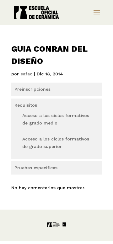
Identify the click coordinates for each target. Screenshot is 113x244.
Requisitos (25, 105)
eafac (26, 73)
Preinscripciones (32, 89)
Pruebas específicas (35, 167)
